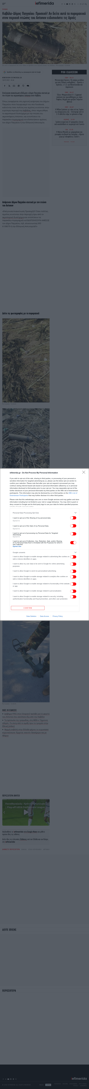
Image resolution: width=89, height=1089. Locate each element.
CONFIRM (28, 608)
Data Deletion (31, 616)
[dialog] (44, 544)
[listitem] (44, 513)
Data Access (44, 616)
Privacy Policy (58, 616)
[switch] (73, 517)
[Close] (84, 473)
